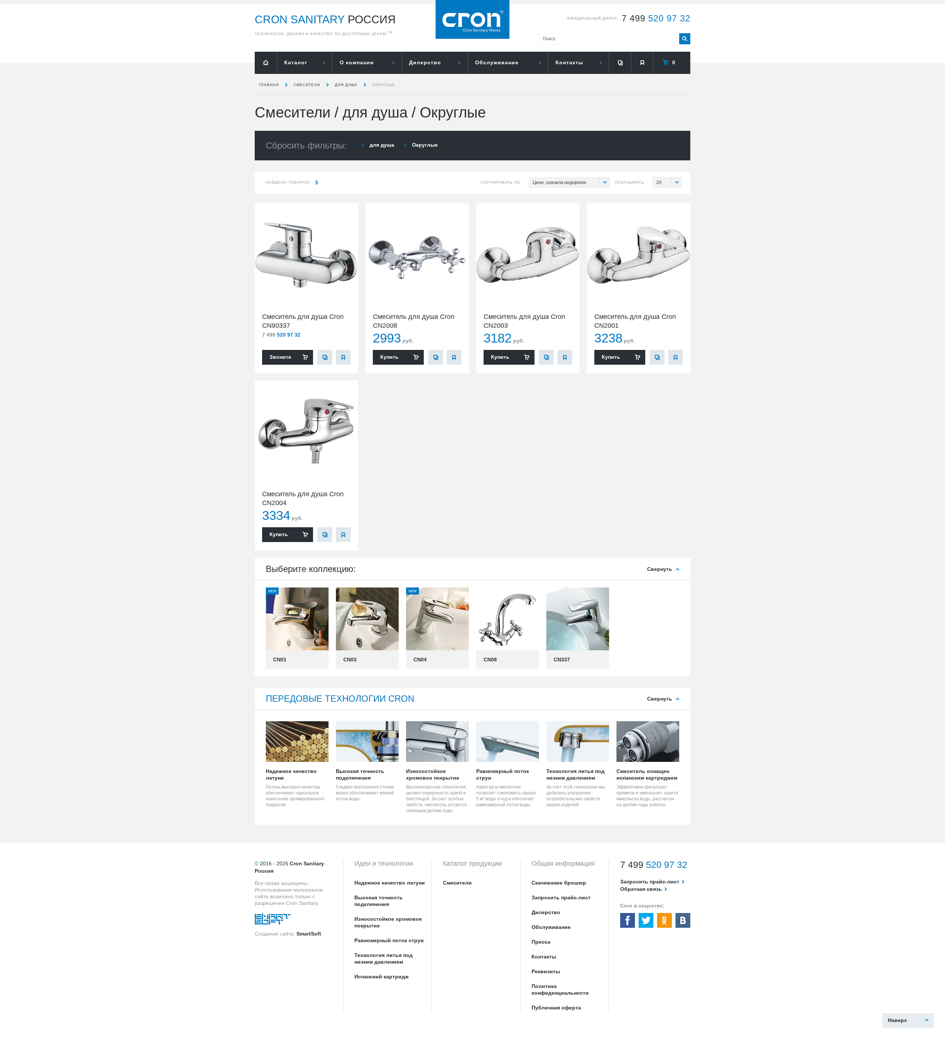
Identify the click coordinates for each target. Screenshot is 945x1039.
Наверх (897, 1020)
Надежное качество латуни (389, 883)
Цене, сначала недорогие (560, 182)
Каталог (295, 62)
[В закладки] (343, 357)
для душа (346, 85)
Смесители (306, 85)
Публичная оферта (556, 1008)
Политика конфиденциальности (560, 989)
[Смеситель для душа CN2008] (417, 255)
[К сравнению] (324, 357)
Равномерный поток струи (389, 940)
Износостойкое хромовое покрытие (388, 922)
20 (659, 182)
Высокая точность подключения (378, 901)
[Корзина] (671, 63)
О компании (357, 62)
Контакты (569, 62)
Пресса (541, 942)
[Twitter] (646, 920)
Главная (269, 85)
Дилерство (425, 62)
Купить (389, 357)
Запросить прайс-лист (561, 897)
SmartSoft (308, 934)
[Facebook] (627, 920)
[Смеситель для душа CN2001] (638, 255)
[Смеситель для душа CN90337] (306, 255)
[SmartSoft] (273, 920)
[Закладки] (642, 63)
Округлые (383, 85)
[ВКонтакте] (683, 920)
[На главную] (266, 63)
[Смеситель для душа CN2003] (528, 255)
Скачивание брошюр (559, 883)
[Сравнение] (620, 63)
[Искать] (684, 38)
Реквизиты (546, 971)
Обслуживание (497, 62)
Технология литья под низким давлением (383, 958)
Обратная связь (641, 889)
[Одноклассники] (664, 920)
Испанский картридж (381, 977)
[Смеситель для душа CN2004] (306, 432)
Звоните (280, 357)
